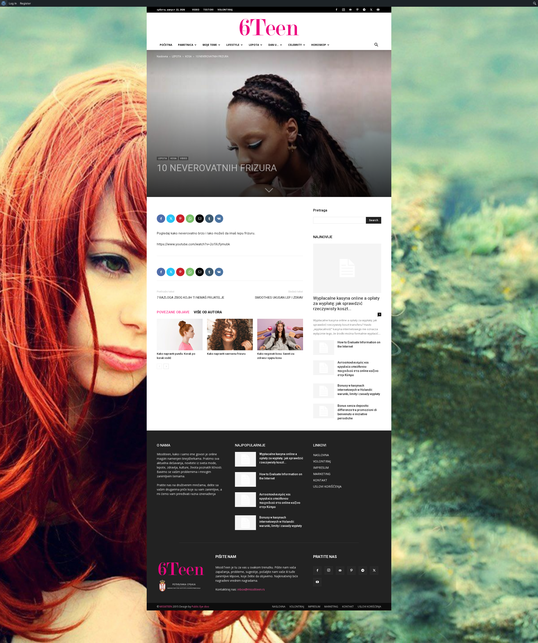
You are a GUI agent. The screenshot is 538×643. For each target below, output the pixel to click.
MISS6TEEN (166, 606)
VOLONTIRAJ (225, 9)
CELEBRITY (295, 45)
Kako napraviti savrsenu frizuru (226, 353)
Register (25, 3)
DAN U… (273, 45)
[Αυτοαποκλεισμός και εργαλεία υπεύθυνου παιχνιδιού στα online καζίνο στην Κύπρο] (323, 367)
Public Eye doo (200, 606)
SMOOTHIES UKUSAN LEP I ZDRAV (279, 297)
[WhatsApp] (190, 218)
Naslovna (162, 56)
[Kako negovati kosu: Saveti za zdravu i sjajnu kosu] (280, 334)
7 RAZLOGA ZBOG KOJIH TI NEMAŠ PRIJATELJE (190, 297)
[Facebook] (336, 10)
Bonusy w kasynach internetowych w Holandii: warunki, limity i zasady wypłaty (359, 390)
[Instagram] (343, 10)
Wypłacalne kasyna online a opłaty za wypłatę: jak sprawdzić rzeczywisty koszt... (346, 303)
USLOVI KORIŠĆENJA (327, 486)
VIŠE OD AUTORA (208, 312)
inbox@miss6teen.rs (251, 589)
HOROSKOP (318, 45)
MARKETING (321, 474)
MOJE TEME (210, 45)
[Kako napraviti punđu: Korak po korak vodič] (180, 334)
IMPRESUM (321, 468)
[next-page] (166, 366)
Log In (13, 3)
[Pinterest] (357, 10)
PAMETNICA (185, 45)
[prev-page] (159, 366)
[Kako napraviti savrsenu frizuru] (230, 334)
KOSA (188, 56)
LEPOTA (254, 45)
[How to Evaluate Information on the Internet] (323, 347)
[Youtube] (378, 10)
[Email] (199, 218)
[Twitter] (371, 10)
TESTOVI (208, 9)
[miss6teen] (269, 27)
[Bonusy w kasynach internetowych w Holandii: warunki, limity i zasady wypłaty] (323, 390)
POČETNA (166, 45)
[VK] (219, 218)
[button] (376, 45)
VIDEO (195, 9)
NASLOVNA (321, 455)
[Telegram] (364, 10)
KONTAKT (320, 480)
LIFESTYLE (232, 45)
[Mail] (350, 10)
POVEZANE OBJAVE (173, 312)
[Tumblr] (209, 218)
